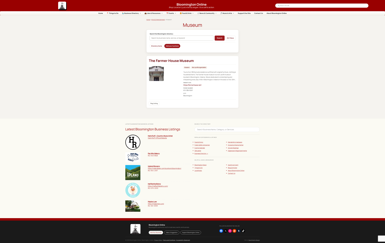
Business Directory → (201, 153)
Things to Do (199, 168)
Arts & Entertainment (158, 20)
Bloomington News (200, 165)
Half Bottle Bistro (154, 184)
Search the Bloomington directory (161, 34)
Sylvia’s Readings (233, 148)
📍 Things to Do (112, 13)
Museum (186, 67)
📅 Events (170, 13)
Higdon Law (152, 201)
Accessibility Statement (183, 240)
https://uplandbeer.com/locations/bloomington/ (164, 168)
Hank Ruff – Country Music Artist (160, 136)
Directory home (156, 46)
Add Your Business (155, 232)
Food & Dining (199, 142)
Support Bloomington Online (190, 232)
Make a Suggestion (171, 232)
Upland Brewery (154, 166)
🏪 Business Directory (130, 13)
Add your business (172, 46)
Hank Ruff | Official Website (157, 138)
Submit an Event (233, 165)
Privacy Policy (158, 240)
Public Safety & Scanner (202, 145)
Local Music (198, 170)
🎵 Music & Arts (226, 13)
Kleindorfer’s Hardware (235, 142)
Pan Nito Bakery (154, 153)
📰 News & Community (205, 13)
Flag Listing (154, 103)
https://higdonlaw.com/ (156, 204)
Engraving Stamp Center (235, 145)
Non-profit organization (199, 67)
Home (100, 13)
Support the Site (244, 13)
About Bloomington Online (277, 13)
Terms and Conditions (169, 240)
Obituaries (198, 151)
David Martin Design (254, 240)
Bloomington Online (191, 4)
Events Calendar (200, 148)
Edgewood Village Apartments (237, 151)
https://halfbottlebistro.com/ (158, 186)
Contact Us (258, 13)
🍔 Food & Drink (185, 13)
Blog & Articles (232, 168)
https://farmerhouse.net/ (192, 85)
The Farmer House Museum (171, 60)
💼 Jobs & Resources (153, 13)
